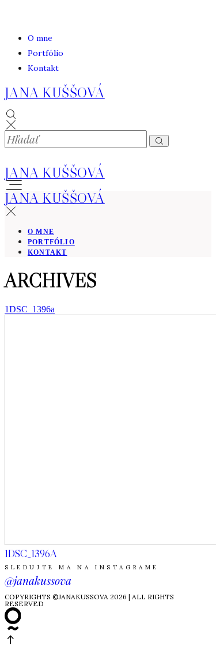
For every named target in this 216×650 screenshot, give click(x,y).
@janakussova (38, 580)
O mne (40, 38)
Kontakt (43, 68)
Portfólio (45, 53)
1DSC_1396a (30, 309)
